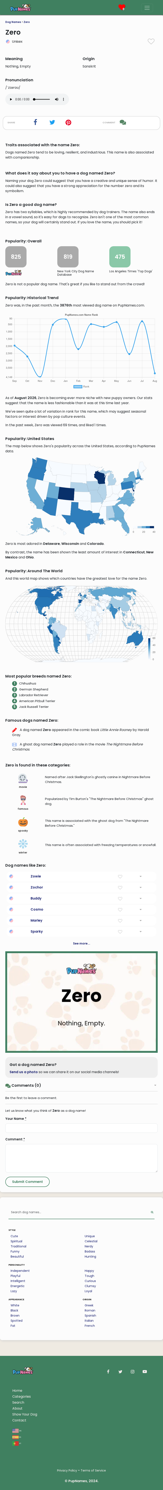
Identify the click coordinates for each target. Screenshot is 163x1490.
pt (20, 1443)
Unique (90, 1236)
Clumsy (90, 1286)
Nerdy (89, 1246)
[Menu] (147, 8)
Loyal (88, 1291)
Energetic (18, 1286)
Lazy (14, 1291)
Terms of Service (93, 1470)
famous (23, 809)
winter (23, 852)
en (20, 1430)
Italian (89, 1321)
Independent (20, 1271)
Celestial (91, 1241)
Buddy (36, 898)
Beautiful (17, 1256)
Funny (15, 1251)
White (15, 1305)
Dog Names (13, 22)
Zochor (37, 887)
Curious (90, 1281)
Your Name (16, 1118)
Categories (21, 1396)
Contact (19, 1420)
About (17, 1408)
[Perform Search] (152, 1212)
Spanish (90, 1315)
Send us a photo (24, 1072)
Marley (36, 920)
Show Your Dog (24, 1414)
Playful (15, 1276)
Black (14, 1310)
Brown (15, 1315)
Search (18, 1402)
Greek (89, 1305)
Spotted (16, 1321)
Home (17, 1390)
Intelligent (18, 1281)
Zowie (36, 876)
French (90, 1326)
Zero (27, 22)
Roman (90, 1310)
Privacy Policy (67, 1470)
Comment (15, 1139)
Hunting (90, 1256)
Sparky (37, 931)
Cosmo (37, 909)
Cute (14, 1236)
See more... (81, 943)
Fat (13, 1326)
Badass (90, 1251)
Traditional (18, 1246)
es (20, 1437)
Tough (89, 1276)
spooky (23, 830)
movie (23, 787)
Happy (89, 1271)
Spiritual (16, 1241)
